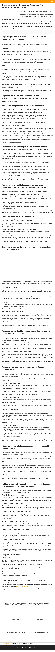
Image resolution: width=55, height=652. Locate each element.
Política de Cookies (32, 647)
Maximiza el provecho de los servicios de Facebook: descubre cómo (41, 589)
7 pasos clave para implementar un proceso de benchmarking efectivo (14, 589)
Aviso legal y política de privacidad (22, 647)
